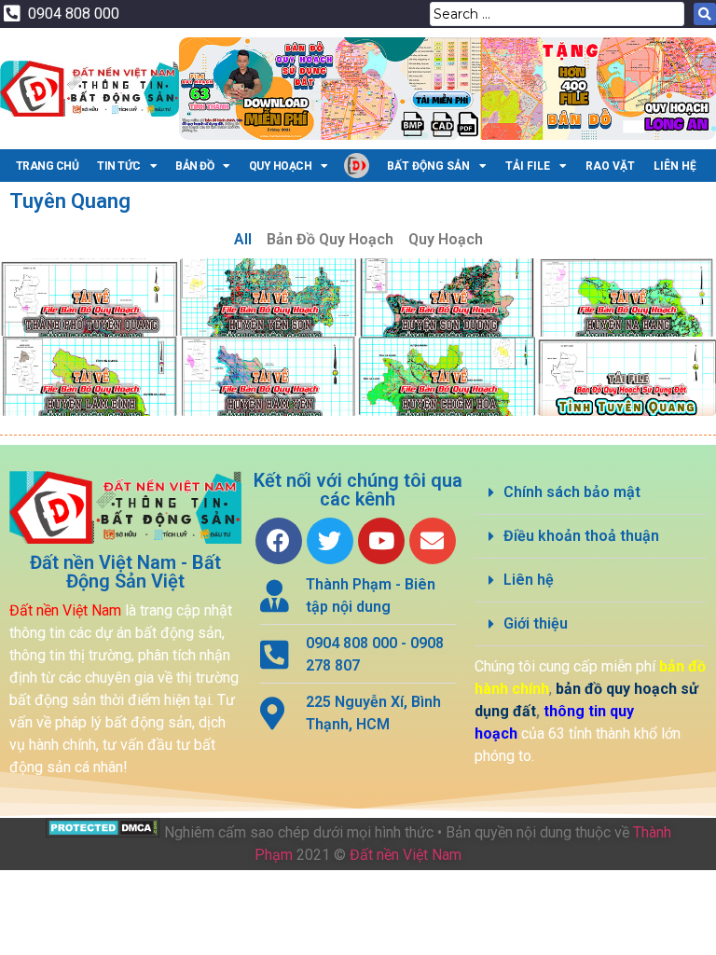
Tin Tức (119, 166)
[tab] (591, 493)
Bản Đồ (194, 166)
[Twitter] (330, 541)
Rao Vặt (610, 166)
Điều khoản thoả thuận (581, 536)
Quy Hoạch (280, 166)
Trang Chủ (47, 166)
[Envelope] (432, 541)
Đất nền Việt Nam (405, 855)
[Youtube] (381, 541)
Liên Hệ (675, 166)
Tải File (527, 166)
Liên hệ (528, 579)
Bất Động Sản (428, 166)
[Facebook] (278, 541)
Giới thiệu (535, 623)
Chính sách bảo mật (571, 492)
